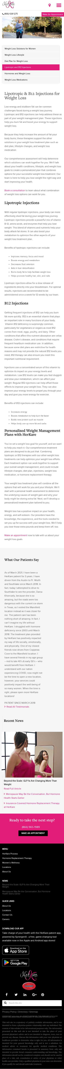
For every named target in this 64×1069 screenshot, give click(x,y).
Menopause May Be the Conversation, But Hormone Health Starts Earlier (26, 892)
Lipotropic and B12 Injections (18, 67)
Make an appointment (15, 535)
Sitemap (33, 1011)
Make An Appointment (53, 14)
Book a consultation (14, 190)
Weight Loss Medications (16, 80)
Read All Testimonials (17, 706)
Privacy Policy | (10, 1011)
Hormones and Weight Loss (17, 73)
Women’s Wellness (11, 863)
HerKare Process (10, 854)
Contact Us (7, 915)
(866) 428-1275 (11, 14)
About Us (6, 872)
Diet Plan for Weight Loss (16, 61)
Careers (6, 919)
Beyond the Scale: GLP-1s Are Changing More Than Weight (25, 885)
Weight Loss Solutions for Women (20, 48)
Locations (6, 867)
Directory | (23, 1011)
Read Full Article (12, 788)
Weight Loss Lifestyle (14, 55)
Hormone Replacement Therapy (17, 858)
